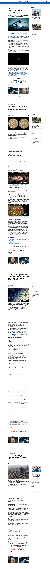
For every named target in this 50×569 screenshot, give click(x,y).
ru (4, 1)
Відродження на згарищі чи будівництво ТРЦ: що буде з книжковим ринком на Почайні (36, 33)
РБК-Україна (14, 137)
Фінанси (15, 272)
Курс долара (17, 434)
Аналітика (15, 3)
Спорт (28, 3)
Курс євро (21, 434)
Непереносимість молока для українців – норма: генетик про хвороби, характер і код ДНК (36, 476)
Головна (9, 104)
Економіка (15, 453)
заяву (25, 484)
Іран (23, 552)
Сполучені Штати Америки (11, 552)
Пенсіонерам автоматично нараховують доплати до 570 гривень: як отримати (36, 142)
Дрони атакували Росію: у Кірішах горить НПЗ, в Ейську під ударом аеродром (36, 136)
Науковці (9, 253)
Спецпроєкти (38, 3)
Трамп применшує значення (15, 541)
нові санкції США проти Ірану (21, 537)
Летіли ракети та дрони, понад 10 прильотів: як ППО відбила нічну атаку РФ (36, 18)
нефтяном (13, 36)
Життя (25, 3)
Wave (31, 3)
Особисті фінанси (10, 434)
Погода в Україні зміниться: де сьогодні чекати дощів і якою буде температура (36, 139)
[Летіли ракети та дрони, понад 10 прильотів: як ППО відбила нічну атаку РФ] (36, 12)
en (3, 1)
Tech (14, 104)
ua (1, 1)
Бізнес (22, 3)
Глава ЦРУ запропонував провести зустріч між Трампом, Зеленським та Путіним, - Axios (36, 133)
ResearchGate (15, 138)
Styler (34, 3)
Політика (19, 3)
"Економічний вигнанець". (24, 535)
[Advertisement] (18, 145)
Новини (10, 3)
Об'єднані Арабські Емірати (19, 552)
